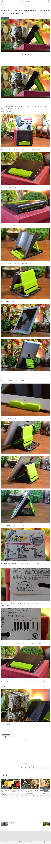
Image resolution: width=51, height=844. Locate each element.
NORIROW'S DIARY (25, 1)
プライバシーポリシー (25, 838)
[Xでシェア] (20, 54)
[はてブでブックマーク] (28, 54)
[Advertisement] (25, 60)
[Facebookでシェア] (25, 54)
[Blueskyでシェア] (23, 54)
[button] (31, 54)
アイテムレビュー (6, 734)
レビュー (9, 737)
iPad (4, 737)
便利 (14, 737)
